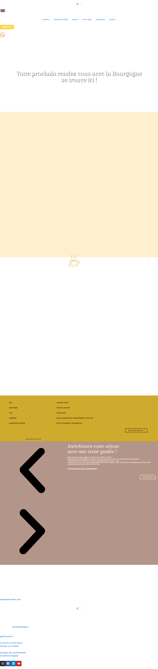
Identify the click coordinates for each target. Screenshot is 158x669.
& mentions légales (9, 655)
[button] (32, 471)
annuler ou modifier (9, 646)
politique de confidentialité (13, 652)
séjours (75, 19)
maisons (46, 19)
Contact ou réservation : (11, 643)
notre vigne (87, 19)
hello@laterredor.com (10, 599)
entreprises (100, 19)
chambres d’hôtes (61, 19)
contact (112, 19)
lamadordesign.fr (20, 627)
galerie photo (6, 636)
